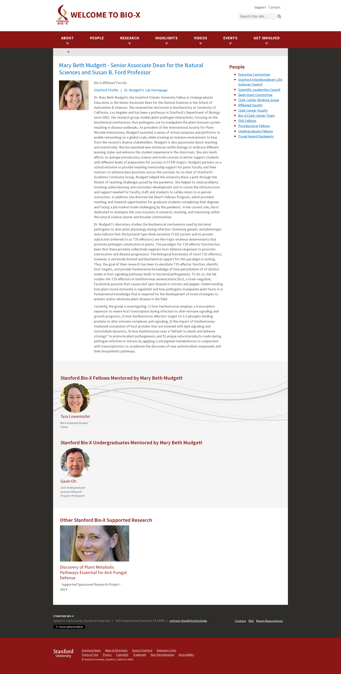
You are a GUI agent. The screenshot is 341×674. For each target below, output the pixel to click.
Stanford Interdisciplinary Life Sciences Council (260, 82)
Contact (274, 7)
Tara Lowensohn (75, 416)
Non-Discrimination (162, 655)
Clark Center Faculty (253, 110)
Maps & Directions (116, 650)
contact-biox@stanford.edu (188, 621)
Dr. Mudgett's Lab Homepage (146, 90)
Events (230, 38)
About (67, 38)
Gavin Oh (68, 481)
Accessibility (186, 655)
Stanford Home (91, 650)
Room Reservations (269, 621)
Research (129, 38)
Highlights (166, 38)
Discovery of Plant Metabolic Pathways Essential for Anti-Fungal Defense (93, 572)
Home (68, 52)
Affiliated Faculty (250, 105)
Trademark (139, 655)
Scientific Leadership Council (259, 89)
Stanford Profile (106, 90)
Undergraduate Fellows (255, 131)
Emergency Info (166, 650)
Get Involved (267, 38)
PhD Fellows (247, 120)
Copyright (122, 655)
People (97, 38)
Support (260, 7)
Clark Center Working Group (258, 100)
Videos (200, 38)
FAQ (251, 621)
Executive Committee (254, 74)
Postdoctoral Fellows (254, 126)
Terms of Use (90, 655)
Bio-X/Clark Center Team (256, 115)
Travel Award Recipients (256, 136)
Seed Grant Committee (255, 95)
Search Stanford (142, 650)
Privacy (107, 655)
